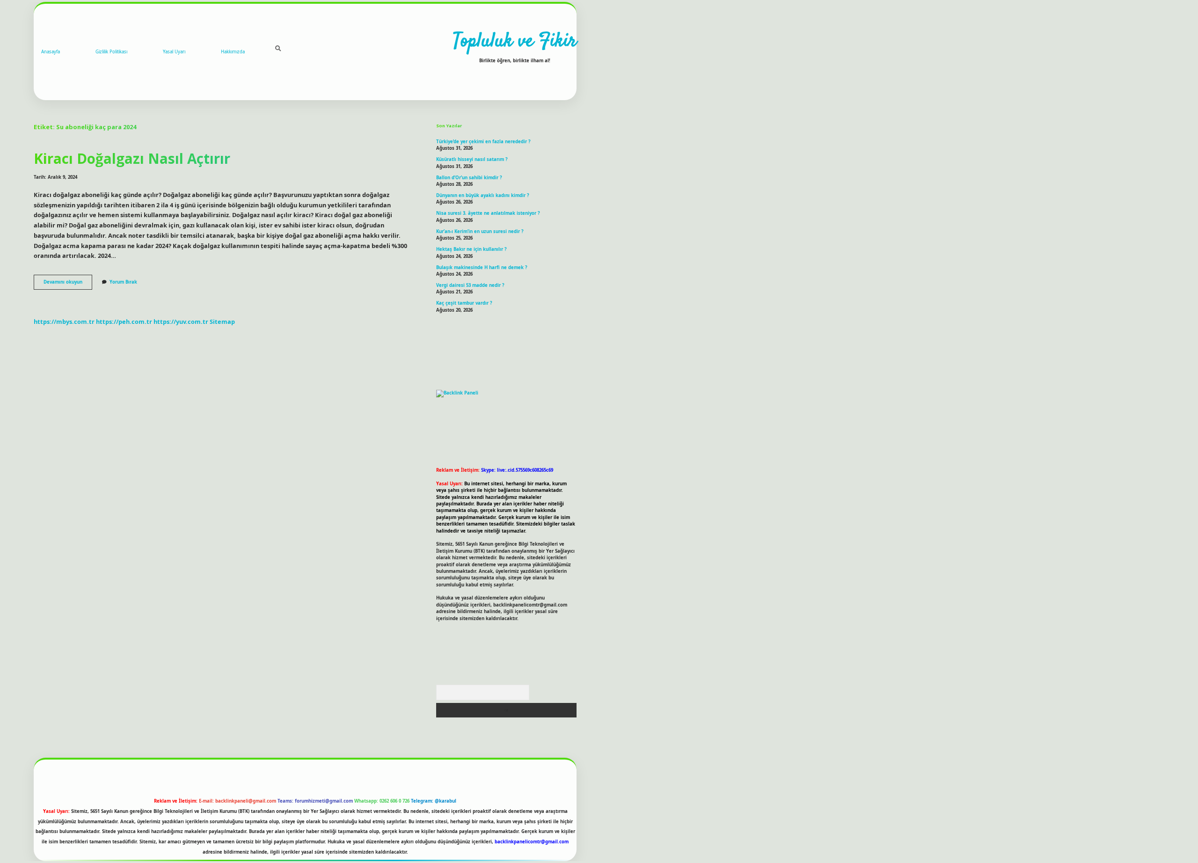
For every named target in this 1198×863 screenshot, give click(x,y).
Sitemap (222, 321)
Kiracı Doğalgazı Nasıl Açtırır (132, 158)
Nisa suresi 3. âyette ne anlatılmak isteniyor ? (488, 213)
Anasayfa (50, 52)
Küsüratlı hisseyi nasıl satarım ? (472, 159)
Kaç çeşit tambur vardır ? (464, 303)
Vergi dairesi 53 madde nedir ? (470, 285)
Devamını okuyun (68, 284)
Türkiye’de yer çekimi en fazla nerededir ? (483, 142)
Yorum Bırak (123, 282)
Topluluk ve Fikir (515, 41)
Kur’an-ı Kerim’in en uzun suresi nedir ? (480, 231)
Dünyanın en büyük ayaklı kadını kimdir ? (482, 195)
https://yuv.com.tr (180, 321)
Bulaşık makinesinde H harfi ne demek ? (481, 267)
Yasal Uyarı (174, 52)
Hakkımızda (233, 52)
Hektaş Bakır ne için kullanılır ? (471, 249)
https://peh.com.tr (124, 321)
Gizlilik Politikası (111, 52)
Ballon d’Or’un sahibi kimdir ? (469, 178)
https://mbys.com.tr (64, 321)
